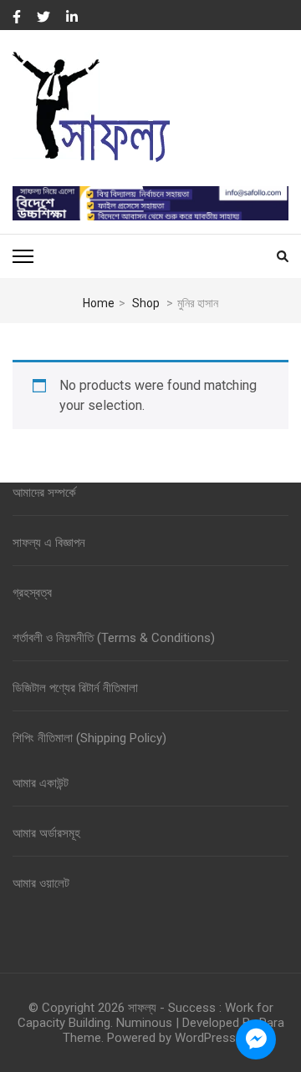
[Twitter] (43, 17)
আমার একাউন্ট (41, 783)
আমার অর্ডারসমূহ (46, 833)
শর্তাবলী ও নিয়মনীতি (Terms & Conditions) (114, 637)
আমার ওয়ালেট (41, 883)
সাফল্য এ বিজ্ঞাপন (49, 542)
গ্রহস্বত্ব (32, 592)
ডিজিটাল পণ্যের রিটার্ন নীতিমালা (75, 687)
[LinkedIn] (72, 17)
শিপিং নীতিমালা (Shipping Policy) (89, 738)
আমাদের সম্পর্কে (44, 492)
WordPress (205, 1037)
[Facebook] (17, 17)
